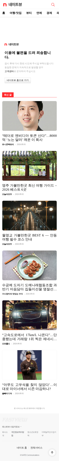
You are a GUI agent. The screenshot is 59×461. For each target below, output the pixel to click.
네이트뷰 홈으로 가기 (18, 80)
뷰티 (29, 12)
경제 (49, 12)
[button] (52, 452)
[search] (53, 4)
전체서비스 (36, 447)
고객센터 (9, 71)
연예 (39, 12)
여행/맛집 (16, 12)
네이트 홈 (22, 447)
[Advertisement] (29, 28)
